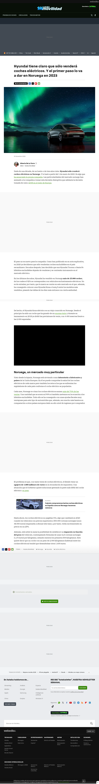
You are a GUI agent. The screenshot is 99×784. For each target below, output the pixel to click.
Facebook (95, 15)
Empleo (22, 698)
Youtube (70, 702)
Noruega (40, 549)
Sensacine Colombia (34, 770)
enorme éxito (60, 313)
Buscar (91, 723)
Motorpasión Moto (61, 743)
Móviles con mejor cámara (76, 672)
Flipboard (36, 83)
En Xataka (47, 500)
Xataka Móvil (8, 743)
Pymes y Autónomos (87, 743)
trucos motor (35, 15)
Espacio (38, 685)
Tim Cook (28, 53)
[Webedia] (94, 1)
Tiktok (52, 706)
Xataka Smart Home (8, 749)
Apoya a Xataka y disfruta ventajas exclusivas (65, 715)
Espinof (33, 743)
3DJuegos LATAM (23, 765)
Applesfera (7, 746)
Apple (6, 693)
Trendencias (74, 740)
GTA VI (82, 53)
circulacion (23, 15)
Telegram (78, 702)
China (21, 53)
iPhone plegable (44, 672)
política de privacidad (76, 692)
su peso (25, 490)
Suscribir (82, 688)
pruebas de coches (9, 15)
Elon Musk (37, 53)
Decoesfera (74, 743)
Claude (63, 672)
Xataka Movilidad (49, 8)
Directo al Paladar (49, 740)
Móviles (6, 689)
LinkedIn (89, 702)
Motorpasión (61, 740)
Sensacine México (34, 765)
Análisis (22, 685)
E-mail (39, 83)
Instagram (74, 702)
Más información (64, 782)
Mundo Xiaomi (8, 753)
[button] (28, 163)
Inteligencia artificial (39, 694)
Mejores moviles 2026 (29, 672)
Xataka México (8, 765)
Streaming (7, 685)
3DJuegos (21, 740)
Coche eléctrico (60, 549)
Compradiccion (75, 746)
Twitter (92, 15)
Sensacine (34, 740)
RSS (82, 702)
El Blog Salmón (88, 740)
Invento (56, 53)
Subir (89, 731)
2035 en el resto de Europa (40, 183)
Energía (22, 689)
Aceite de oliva (65, 53)
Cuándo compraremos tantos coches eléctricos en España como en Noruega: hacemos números (64, 505)
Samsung (23, 693)
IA (87, 53)
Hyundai (49, 549)
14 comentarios (22, 83)
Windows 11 (39, 698)
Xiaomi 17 (75, 53)
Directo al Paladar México (49, 765)
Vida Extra (21, 743)
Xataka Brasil (8, 767)
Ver (50, 601)
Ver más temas (10, 704)
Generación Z (47, 53)
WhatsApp (59, 702)
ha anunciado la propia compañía (28, 177)
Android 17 (55, 672)
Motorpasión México (61, 765)
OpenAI (93, 53)
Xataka (6, 740)
